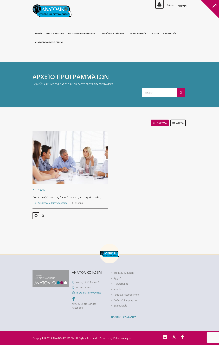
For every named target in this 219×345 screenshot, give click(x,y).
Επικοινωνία (169, 33)
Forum (155, 33)
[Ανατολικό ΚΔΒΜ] (52, 11)
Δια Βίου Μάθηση (124, 272)
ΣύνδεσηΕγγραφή (175, 5)
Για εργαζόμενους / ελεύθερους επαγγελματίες (67, 197)
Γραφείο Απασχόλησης (113, 33)
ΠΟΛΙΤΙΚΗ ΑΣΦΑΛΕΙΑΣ (123, 317)
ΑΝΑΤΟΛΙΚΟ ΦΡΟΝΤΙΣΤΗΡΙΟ (49, 42)
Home (36, 84)
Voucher (118, 289)
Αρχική (38, 33)
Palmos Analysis (122, 338)
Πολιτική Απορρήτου (125, 300)
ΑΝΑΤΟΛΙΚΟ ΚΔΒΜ (55, 33)
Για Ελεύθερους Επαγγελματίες (50, 203)
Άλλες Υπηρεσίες (139, 33)
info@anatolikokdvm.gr (88, 292)
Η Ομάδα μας (121, 283)
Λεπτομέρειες (69, 158)
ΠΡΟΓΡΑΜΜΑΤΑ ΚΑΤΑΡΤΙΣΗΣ (82, 33)
